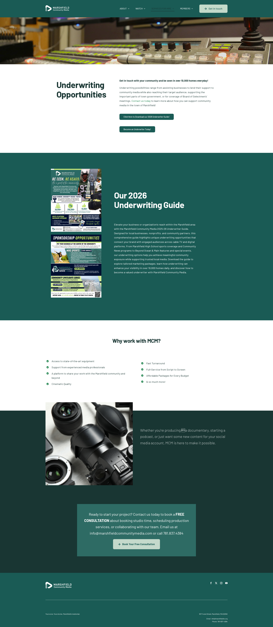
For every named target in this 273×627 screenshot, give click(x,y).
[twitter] (216, 583)
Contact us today (141, 100)
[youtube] (226, 583)
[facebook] (211, 583)
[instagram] (221, 583)
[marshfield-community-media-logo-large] (57, 6)
